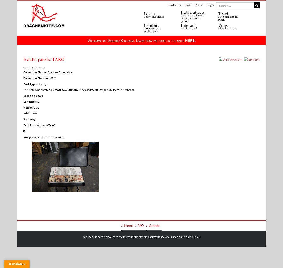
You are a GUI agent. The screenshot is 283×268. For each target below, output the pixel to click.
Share (238, 60)
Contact (154, 225)
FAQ (141, 225)
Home (128, 225)
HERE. (190, 40)
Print (257, 60)
